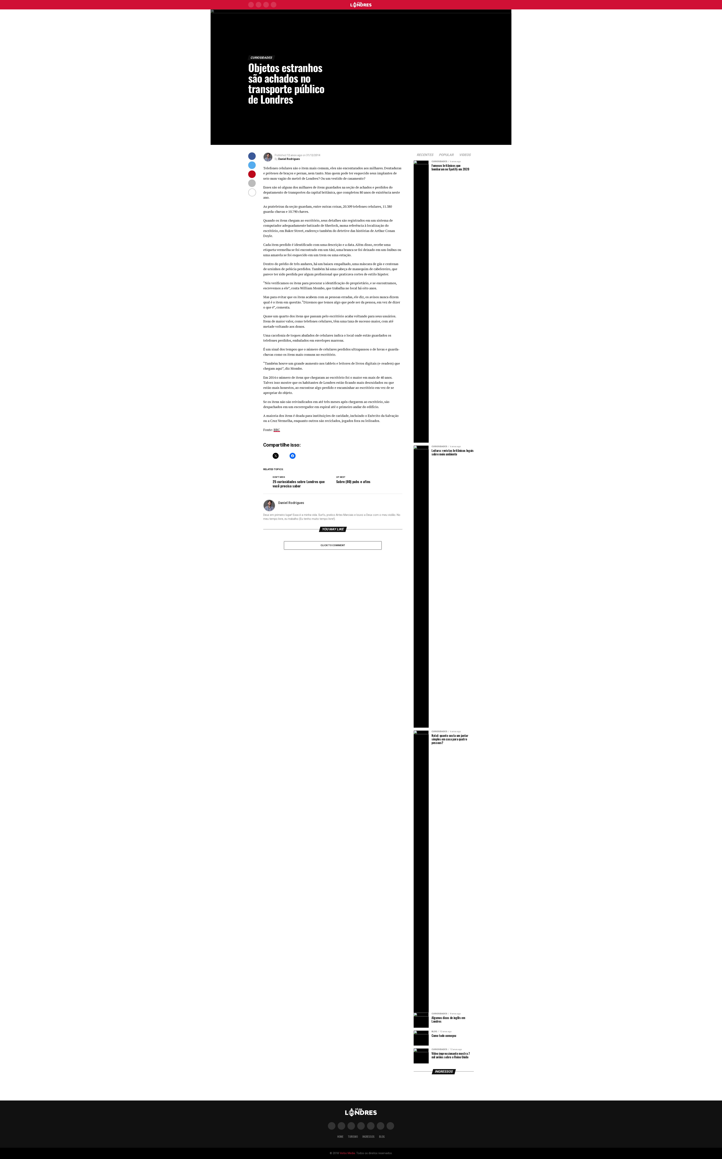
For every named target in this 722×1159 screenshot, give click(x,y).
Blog (382, 1136)
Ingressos (368, 1136)
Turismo (353, 1136)
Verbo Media (347, 1153)
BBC (277, 430)
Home (340, 1136)
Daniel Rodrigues (289, 158)
